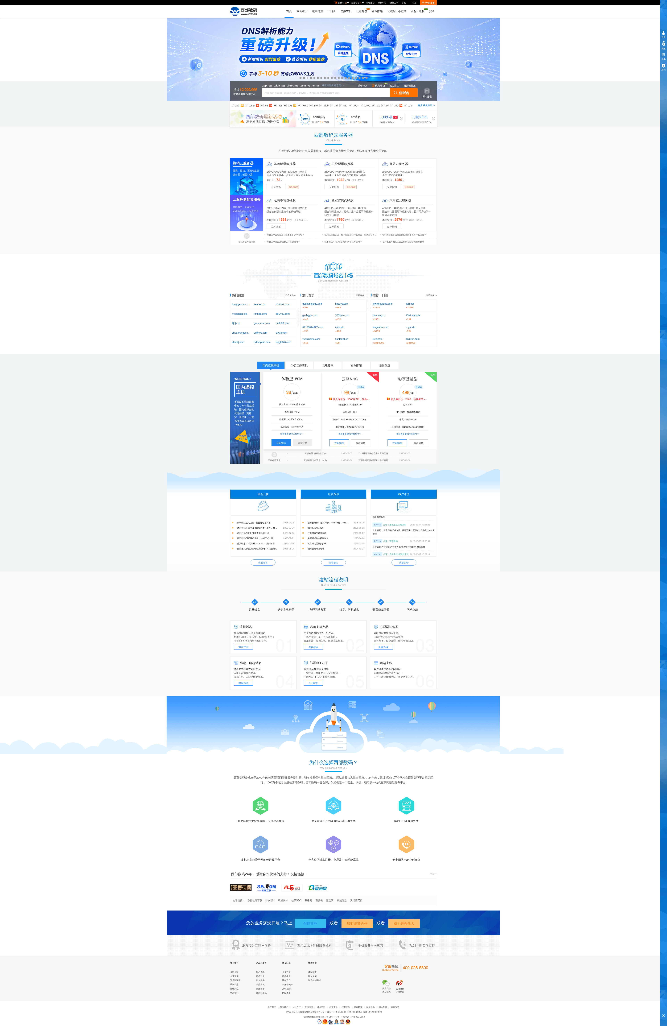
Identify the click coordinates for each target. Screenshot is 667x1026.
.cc (387, 105)
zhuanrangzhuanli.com (241, 332)
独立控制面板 (314, 980)
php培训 (270, 900)
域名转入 (362, 85)
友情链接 (309, 1007)
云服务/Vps (287, 984)
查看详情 (302, 442)
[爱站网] (317, 887)
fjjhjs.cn (236, 323)
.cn (266, 105)
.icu (396, 105)
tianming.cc (379, 315)
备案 (404, 2)
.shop (367, 105)
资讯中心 (370, 2)
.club (326, 105)
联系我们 (234, 992)
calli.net (410, 303)
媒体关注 (234, 988)
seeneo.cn (259, 304)
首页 (289, 11)
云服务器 (361, 11)
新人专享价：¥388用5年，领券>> (351, 399)
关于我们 (272, 1007)
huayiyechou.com (241, 304)
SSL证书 (427, 96)
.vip (345, 105)
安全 (432, 11)
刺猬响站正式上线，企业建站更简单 (254, 522)
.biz (378, 105)
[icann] (319, 1021)
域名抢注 (317, 11)
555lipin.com (342, 315)
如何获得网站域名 (316, 548)
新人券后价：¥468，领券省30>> (408, 399)
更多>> (433, 874)
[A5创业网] (292, 887)
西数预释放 (410, 85)
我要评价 (404, 562)
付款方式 (296, 1007)
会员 (663, 36)
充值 (663, 48)
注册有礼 (430, 3)
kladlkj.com (238, 342)
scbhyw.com (260, 332)
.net (280, 105)
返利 (663, 69)
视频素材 (283, 900)
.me (316, 105)
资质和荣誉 (235, 980)
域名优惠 (260, 971)
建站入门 (286, 980)
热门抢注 (238, 295)
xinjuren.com (413, 339)
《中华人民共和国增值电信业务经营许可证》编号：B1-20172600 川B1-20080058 (323, 1011)
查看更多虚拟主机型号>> (292, 434)
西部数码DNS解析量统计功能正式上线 (255, 538)
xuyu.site (410, 327)
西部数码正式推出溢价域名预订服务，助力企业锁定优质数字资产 (265, 527)
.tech (355, 105)
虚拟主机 (346, 11)
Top (663, 1009)
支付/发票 (286, 988)
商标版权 (418, 11)
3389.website (413, 315)
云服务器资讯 (274, 460)
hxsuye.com (341, 303)
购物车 (342, 3)
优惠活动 (380, 85)
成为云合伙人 (404, 923)
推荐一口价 (380, 295)
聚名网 (330, 900)
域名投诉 (370, 1007)
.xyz (290, 105)
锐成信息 (342, 900)
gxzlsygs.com (309, 315)
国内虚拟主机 (270, 365)
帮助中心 (382, 2)
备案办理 (383, 647)
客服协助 (243, 683)
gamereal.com (262, 323)
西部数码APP (333, 59)
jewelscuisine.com (383, 303)
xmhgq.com (260, 313)
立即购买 (281, 442)
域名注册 (301, 11)
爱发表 (319, 900)
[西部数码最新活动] (263, 118)
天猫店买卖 (356, 900)
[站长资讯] (330, 1021)
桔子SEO (296, 900)
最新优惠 (384, 365)
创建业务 (310, 923)
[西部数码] (243, 11)
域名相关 (286, 975)
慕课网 (308, 900)
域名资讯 (321, 1007)
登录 (414, 2)
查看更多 (263, 562)
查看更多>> (290, 295)
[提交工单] (342, 1021)
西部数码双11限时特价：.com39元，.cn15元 (328, 522)
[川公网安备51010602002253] (348, 1021)
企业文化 (234, 975)
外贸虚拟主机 (299, 365)
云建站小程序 (396, 11)
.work (305, 105)
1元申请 (313, 683)
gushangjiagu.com (312, 303)
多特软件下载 (255, 900)
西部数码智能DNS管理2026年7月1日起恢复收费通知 (262, 548)
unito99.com (282, 323)
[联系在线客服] (336, 1021)
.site (410, 105)
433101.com (283, 304)
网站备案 (286, 992)
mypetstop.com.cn (241, 313)
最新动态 (234, 984)
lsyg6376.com (283, 342)
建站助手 (312, 971)
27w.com (377, 339)
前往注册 (243, 647)
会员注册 (286, 971)
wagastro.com (380, 327)
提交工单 (394, 2)
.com (252, 105)
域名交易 (260, 980)
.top (237, 105)
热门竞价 (308, 295)
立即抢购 (276, 186)
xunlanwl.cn (341, 339)
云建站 (331, 640)
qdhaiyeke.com (262, 342)
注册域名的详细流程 (317, 532)
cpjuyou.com (283, 313)
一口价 (332, 11)
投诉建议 (358, 1007)
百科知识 (395, 1007)
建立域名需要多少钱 (317, 543)
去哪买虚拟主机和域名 (318, 538)
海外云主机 (261, 992)
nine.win (339, 327)
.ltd (336, 105)
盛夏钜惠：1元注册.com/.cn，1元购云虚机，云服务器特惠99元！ (265, 543)
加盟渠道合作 (357, 923)
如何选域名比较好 (316, 527)
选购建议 (313, 647)
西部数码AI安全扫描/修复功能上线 (253, 532)
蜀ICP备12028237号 (372, 1011)
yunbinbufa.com (311, 339)
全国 (373, 945)
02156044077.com (312, 327)
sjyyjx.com (281, 332)
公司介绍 (234, 971)
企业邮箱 (377, 11)
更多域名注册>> (426, 105)
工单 (663, 58)
